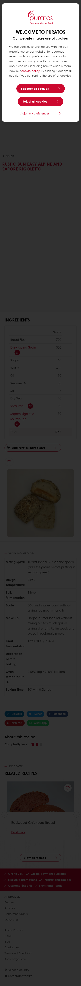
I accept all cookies (35, 88)
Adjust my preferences (35, 113)
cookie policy (30, 71)
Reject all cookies (34, 101)
